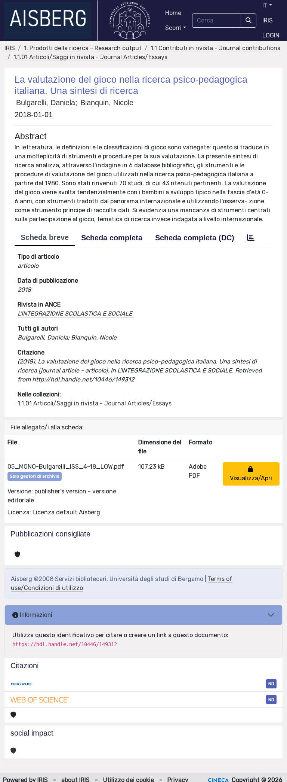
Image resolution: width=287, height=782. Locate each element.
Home (173, 12)
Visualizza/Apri (251, 474)
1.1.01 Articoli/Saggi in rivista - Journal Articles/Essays (90, 57)
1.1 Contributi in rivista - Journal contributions (215, 48)
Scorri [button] (173, 27)
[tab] (251, 238)
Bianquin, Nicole (106, 102)
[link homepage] (51, 20)
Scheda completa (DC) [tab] (194, 238)
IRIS (267, 20)
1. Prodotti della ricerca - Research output (83, 48)
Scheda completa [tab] (111, 238)
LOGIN (271, 35)
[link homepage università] (130, 20)
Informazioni (35, 615)
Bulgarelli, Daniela (45, 102)
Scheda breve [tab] (45, 237)
